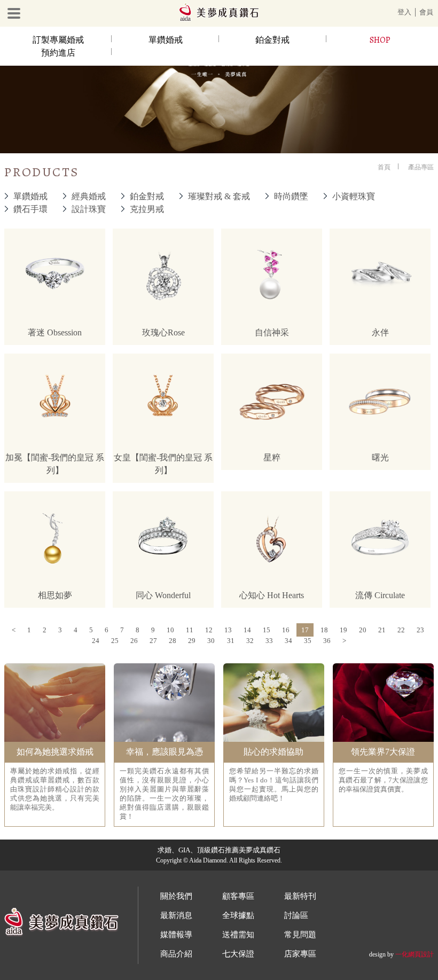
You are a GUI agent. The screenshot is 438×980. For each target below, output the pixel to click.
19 (343, 630)
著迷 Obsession (55, 332)
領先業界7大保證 (383, 751)
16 (286, 630)
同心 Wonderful (163, 595)
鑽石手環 (30, 209)
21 (382, 630)
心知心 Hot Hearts (271, 595)
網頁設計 (421, 954)
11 (189, 630)
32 (250, 641)
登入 (404, 12)
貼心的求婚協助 (273, 751)
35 (307, 641)
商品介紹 (176, 954)
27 (153, 641)
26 (134, 641)
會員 (426, 12)
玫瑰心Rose (163, 332)
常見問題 (300, 934)
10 (170, 630)
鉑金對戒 (272, 39)
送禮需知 (238, 934)
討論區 (296, 915)
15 (266, 630)
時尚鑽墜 (291, 196)
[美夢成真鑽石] (219, 19)
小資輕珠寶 (353, 196)
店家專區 (300, 954)
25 (115, 641)
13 (228, 630)
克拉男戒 (147, 209)
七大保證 (238, 954)
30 (211, 641)
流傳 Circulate (380, 595)
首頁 (384, 167)
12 (209, 630)
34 (288, 641)
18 (324, 630)
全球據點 (238, 915)
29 (191, 641)
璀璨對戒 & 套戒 (219, 196)
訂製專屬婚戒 (58, 39)
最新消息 (176, 915)
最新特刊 (300, 896)
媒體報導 (176, 934)
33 (269, 641)
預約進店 (58, 52)
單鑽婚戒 (165, 39)
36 (327, 641)
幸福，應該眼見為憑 (164, 751)
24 (95, 641)
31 (230, 641)
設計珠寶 (89, 209)
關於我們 (176, 896)
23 (420, 630)
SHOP (380, 40)
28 (172, 641)
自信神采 (272, 332)
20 (362, 630)
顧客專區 (238, 896)
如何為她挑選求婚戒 (55, 751)
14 (247, 630)
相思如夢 (55, 595)
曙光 (380, 457)
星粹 (271, 457)
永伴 (380, 332)
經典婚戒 (89, 196)
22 (401, 630)
